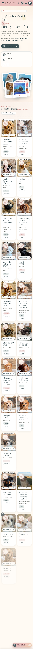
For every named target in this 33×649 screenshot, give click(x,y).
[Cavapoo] (8, 556)
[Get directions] (18, 3)
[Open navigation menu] (2, 3)
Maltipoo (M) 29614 (8, 416)
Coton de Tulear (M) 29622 (7, 264)
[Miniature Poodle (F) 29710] (8, 290)
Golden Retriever (23, 607)
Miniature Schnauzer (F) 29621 (23, 141)
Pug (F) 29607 (22, 263)
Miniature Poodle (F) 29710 (7, 303)
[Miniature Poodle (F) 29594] (8, 367)
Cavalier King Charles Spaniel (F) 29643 (24, 221)
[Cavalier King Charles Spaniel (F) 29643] (24, 207)
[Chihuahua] (24, 522)
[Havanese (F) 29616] (8, 442)
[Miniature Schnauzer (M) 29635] (24, 442)
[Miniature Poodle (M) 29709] (8, 128)
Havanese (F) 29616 (7, 454)
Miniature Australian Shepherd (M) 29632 (23, 495)
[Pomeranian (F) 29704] (24, 332)
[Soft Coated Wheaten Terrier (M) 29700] (8, 207)
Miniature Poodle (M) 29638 (23, 417)
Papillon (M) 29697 (24, 180)
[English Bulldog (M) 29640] (8, 168)
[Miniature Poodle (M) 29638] (24, 404)
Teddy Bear (8, 534)
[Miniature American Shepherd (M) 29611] (24, 290)
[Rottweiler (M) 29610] (8, 481)
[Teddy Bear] (8, 523)
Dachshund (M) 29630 (24, 379)
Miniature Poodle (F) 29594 (7, 380)
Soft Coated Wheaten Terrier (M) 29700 (8, 221)
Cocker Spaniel (22, 568)
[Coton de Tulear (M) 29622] (8, 251)
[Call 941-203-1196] (22, 3)
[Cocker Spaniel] (24, 556)
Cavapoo (7, 567)
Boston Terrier (6, 607)
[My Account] (26, 3)
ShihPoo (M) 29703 (8, 344)
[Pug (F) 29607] (24, 251)
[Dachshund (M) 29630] (24, 367)
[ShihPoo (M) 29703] (8, 332)
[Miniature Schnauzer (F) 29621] (24, 128)
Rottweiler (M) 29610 (7, 493)
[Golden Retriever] (24, 595)
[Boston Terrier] (8, 595)
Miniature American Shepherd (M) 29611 (23, 304)
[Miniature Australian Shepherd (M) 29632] (24, 481)
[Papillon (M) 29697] (24, 168)
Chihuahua (23, 534)
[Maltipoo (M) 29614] (8, 404)
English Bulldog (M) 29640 (8, 181)
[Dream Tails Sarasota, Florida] (10, 3)
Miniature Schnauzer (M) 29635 (23, 455)
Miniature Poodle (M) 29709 (7, 141)
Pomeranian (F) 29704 (24, 344)
